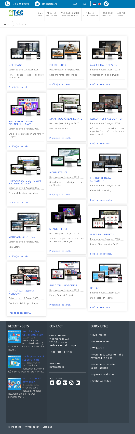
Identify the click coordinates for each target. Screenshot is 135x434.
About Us (51, 14)
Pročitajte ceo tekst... (20, 87)
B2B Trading (99, 334)
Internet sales (100, 341)
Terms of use (14, 427)
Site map (47, 427)
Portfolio (107, 14)
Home (40, 14)
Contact (121, 14)
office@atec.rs (49, 4)
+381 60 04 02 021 (21, 4)
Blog (75, 4)
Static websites (101, 381)
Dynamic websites (103, 374)
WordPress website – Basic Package (104, 366)
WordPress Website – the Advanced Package (107, 356)
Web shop (98, 348)
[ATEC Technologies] (16, 12)
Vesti (85, 4)
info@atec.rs (57, 366)
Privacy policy (32, 427)
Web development (70, 14)
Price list (90, 14)
